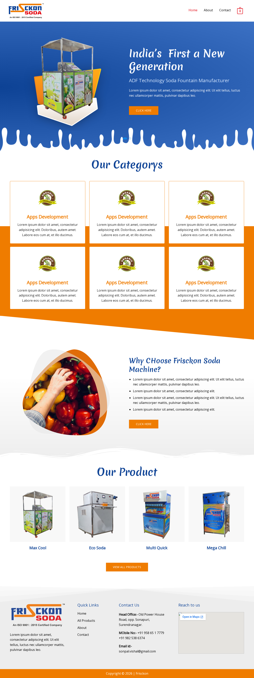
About (208, 10)
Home (193, 10)
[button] (143, 110)
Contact (225, 10)
